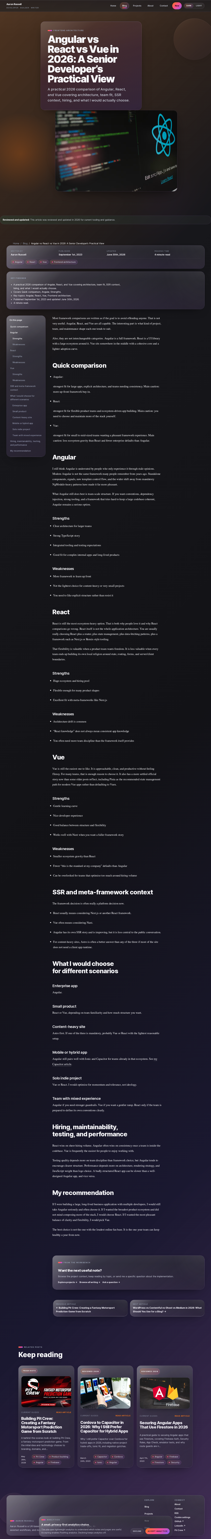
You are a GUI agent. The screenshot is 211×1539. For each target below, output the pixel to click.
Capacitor (102, 1456)
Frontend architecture (65, 262)
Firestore (159, 1462)
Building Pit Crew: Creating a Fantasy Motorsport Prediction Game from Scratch (41, 1425)
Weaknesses (18, 344)
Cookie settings (182, 1517)
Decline (137, 1531)
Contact (164, 5)
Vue (45, 262)
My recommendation (20, 451)
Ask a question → (111, 1282)
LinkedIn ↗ (180, 1526)
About (150, 5)
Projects (137, 5)
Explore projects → (67, 1282)
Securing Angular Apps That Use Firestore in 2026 (164, 1424)
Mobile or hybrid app (22, 423)
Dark (189, 6)
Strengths (17, 338)
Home (113, 5)
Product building (60, 1456)
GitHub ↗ (179, 1521)
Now (177, 5)
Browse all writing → (90, 1282)
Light (199, 6)
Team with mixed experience (26, 435)
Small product (19, 411)
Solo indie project (21, 429)
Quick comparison (19, 326)
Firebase (55, 1462)
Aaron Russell (25, 1521)
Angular (18, 262)
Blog (124, 5)
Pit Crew (40, 1456)
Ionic (99, 1462)
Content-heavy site (22, 417)
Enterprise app (19, 405)
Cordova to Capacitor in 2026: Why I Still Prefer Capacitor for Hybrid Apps (104, 1426)
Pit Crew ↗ (180, 1530)
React (32, 262)
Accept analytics (157, 1531)
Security (175, 1462)
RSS (176, 1513)
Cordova (118, 1456)
